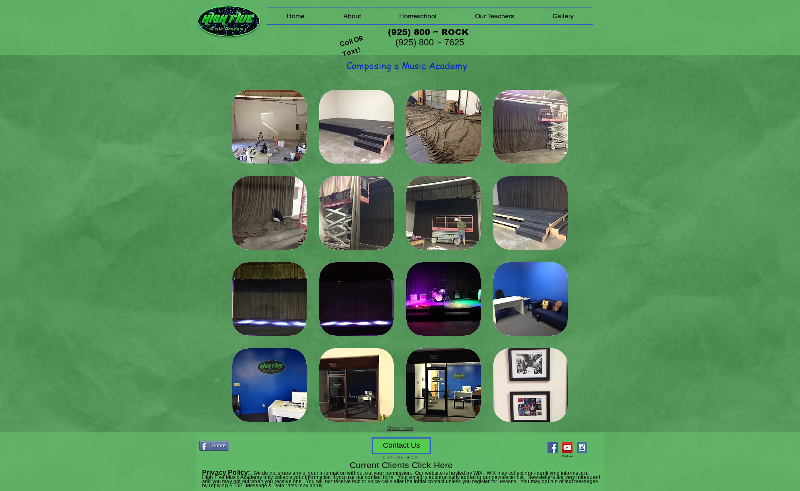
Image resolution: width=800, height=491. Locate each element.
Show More (400, 428)
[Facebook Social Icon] (553, 447)
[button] (269, 127)
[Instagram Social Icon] (582, 447)
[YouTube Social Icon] (567, 447)
